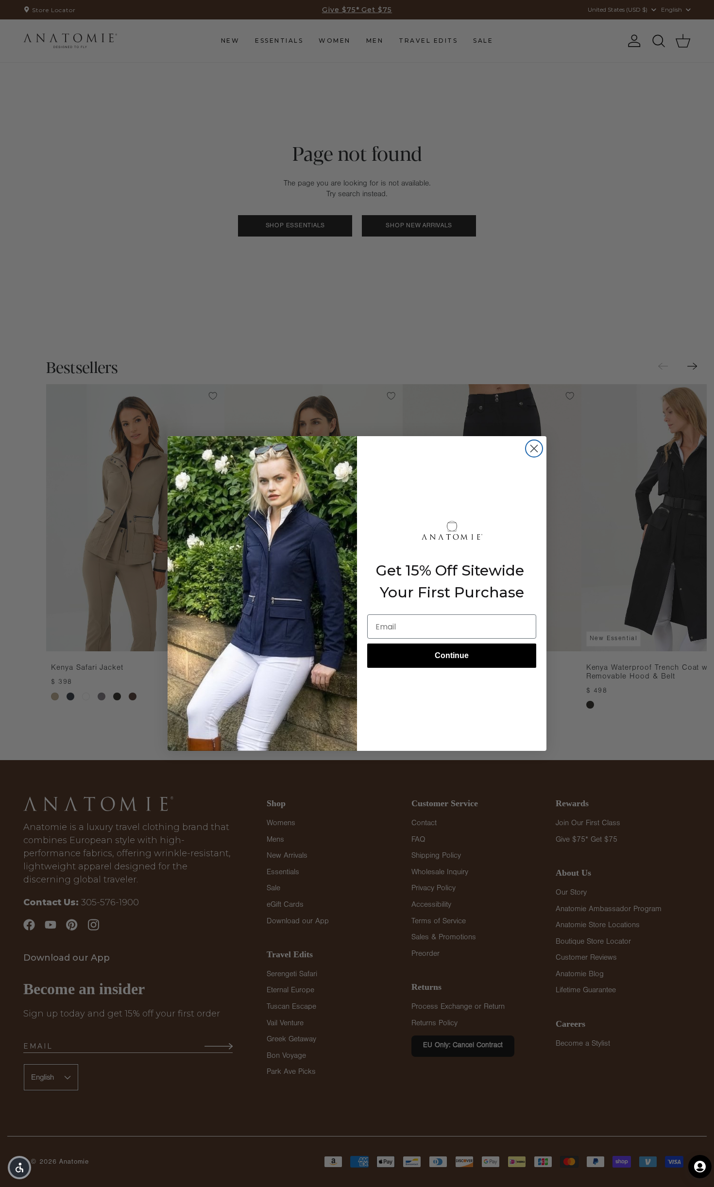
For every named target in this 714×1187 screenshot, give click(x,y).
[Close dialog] (534, 448)
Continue (452, 655)
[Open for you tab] (700, 1166)
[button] (19, 1167)
